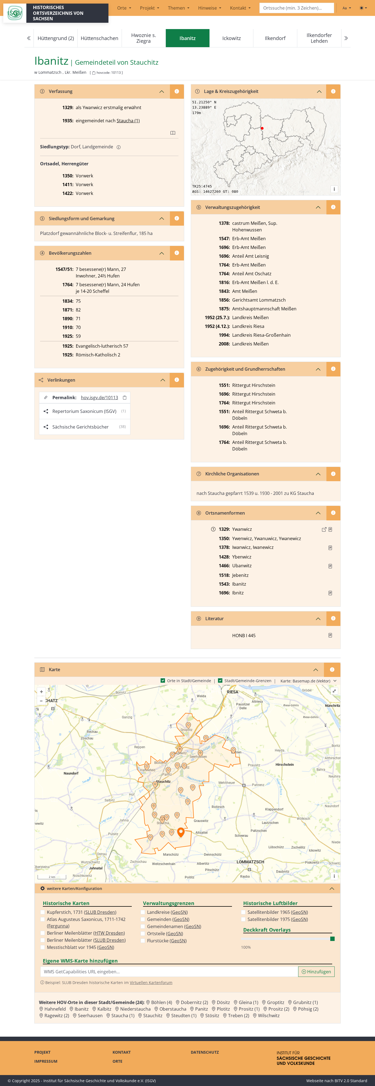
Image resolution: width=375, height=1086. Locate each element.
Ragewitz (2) (56, 1016)
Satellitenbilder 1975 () (278, 919)
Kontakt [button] (238, 8)
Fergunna (58, 926)
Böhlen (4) (161, 1002)
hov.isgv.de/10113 (99, 398)
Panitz (201, 1009)
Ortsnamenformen (225, 513)
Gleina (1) (248, 1002)
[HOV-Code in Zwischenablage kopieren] (94, 73)
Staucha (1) (128, 121)
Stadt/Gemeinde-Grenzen (248, 680)
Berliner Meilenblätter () (86, 933)
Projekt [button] (148, 8)
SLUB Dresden (100, 912)
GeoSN (106, 947)
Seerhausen (90, 1016)
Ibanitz (82, 1009)
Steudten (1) (184, 1016)
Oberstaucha (172, 1009)
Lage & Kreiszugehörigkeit (231, 91)
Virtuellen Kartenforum (151, 982)
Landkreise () (167, 912)
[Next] (346, 38)
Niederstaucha (135, 1009)
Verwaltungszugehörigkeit (232, 207)
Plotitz (223, 1009)
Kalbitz (104, 1009)
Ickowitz (231, 38)
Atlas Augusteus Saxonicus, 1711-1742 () (86, 922)
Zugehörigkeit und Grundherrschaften (245, 369)
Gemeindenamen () (174, 926)
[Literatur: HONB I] (330, 635)
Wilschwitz (269, 1016)
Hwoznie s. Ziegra (143, 38)
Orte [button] (122, 8)
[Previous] (29, 38)
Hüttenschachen (99, 38)
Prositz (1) (249, 1009)
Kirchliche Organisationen (232, 474)
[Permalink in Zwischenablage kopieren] (124, 397)
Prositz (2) (278, 1009)
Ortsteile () (165, 934)
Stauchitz (144, 62)
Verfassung (60, 91)
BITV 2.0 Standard (351, 1080)
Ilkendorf (275, 38)
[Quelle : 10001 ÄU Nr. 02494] (330, 529)
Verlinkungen (61, 380)
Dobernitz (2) (194, 1002)
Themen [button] (177, 8)
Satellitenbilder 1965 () (278, 912)
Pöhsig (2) (308, 1009)
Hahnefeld (55, 1009)
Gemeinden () (168, 919)
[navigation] (187, 38)
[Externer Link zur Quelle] (324, 529)
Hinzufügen (318, 972)
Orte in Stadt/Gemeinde (189, 680)
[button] (330, 529)
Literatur (214, 619)
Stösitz (212, 1016)
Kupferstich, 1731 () (81, 912)
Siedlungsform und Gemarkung (81, 219)
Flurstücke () (167, 941)
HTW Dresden (109, 933)
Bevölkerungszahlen (70, 253)
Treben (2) (238, 1016)
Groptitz (275, 1002)
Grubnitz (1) (305, 1002)
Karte (54, 670)
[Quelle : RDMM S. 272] (330, 547)
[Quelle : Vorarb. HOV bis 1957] (330, 566)
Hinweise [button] (208, 8)
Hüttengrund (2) (56, 38)
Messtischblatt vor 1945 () (80, 947)
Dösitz (223, 1002)
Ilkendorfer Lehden (319, 38)
